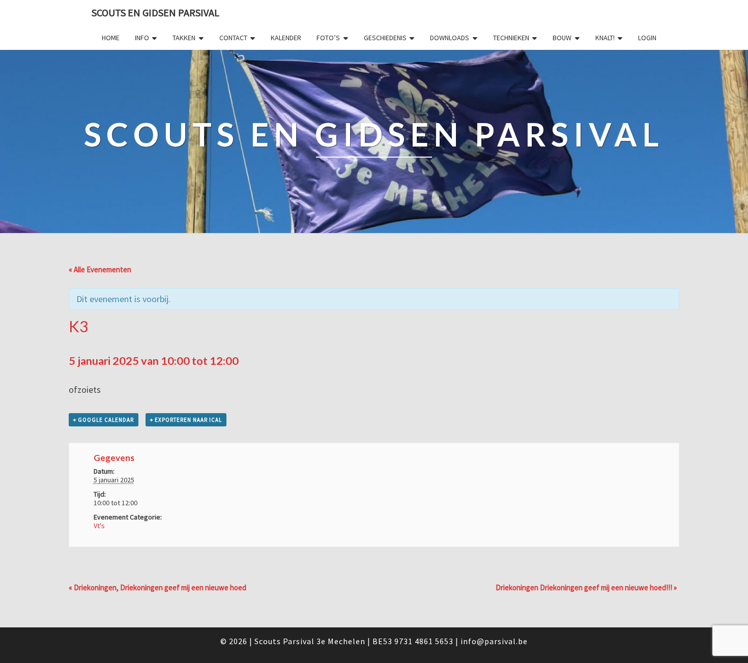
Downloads (449, 37)
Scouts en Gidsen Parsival (155, 12)
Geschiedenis (385, 37)
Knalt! (605, 37)
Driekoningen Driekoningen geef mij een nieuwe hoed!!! (586, 587)
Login (647, 37)
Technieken (511, 37)
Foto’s (328, 37)
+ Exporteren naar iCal (186, 419)
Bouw (562, 37)
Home (111, 37)
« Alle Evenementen (100, 269)
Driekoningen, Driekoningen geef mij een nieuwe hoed (157, 587)
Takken (183, 37)
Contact (233, 37)
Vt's (99, 525)
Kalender (286, 37)
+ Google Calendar (103, 419)
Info (142, 37)
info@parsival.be (494, 641)
